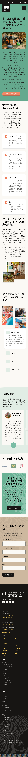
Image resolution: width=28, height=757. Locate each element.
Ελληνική (4, 646)
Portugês (17, 648)
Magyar (4, 653)
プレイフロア (5, 728)
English (4, 641)
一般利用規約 (5, 678)
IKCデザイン (5, 671)
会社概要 (4, 662)
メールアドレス (6, 540)
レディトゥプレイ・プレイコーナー (11, 724)
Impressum (5, 687)
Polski (3, 648)
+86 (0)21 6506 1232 (8, 2)
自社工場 (4, 669)
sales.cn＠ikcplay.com (8, 631)
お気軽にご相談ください (11, 94)
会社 (3, 564)
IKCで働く (5, 675)
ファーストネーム (7, 548)
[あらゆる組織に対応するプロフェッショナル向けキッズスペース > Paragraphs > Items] (7, 466)
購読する (9, 575)
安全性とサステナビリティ (9, 666)
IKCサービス (5, 673)
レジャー (4, 703)
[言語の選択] (25, 2)
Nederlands (5, 638)
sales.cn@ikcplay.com (12, 2)
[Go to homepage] (6, 8)
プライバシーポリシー (7, 680)
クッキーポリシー (6, 682)
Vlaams (17, 638)
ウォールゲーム (6, 717)
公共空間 (4, 698)
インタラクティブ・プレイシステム (11, 719)
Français (17, 643)
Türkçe (16, 650)
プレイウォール (6, 730)
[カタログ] (20, 2)
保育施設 (4, 705)
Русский (4, 650)
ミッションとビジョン (7, 664)
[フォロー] (3, 602)
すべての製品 (5, 735)
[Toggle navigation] (24, 8)
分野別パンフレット (7, 710)
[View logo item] (15, 466)
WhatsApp (5, 2)
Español (4, 643)
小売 (3, 694)
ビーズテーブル (6, 722)
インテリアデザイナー (7, 707)
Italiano (17, 646)
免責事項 (4, 684)
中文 (16, 653)
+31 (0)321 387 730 (7, 615)
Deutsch (17, 641)
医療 (3, 701)
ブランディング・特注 (7, 733)
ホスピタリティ (6, 696)
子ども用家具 (5, 726)
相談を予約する (13, 508)
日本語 (4, 655)
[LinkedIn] (17, 2)
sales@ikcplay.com (14, 596)
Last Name (5, 556)
